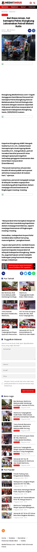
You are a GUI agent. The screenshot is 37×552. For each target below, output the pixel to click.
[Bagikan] (33, 30)
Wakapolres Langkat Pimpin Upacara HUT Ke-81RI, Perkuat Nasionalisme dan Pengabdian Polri (24, 483)
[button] (30, 3)
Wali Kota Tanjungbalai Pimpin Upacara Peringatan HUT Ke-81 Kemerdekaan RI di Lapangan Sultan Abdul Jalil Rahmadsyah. (24, 507)
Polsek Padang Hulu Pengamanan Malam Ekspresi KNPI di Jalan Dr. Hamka (23, 475)
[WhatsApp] (33, 273)
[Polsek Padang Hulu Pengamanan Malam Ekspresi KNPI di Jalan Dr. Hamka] (7, 476)
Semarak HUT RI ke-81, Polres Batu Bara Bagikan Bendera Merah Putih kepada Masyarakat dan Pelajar (24, 514)
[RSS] (3, 530)
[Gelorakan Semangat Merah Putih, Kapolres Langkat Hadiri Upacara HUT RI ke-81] (7, 492)
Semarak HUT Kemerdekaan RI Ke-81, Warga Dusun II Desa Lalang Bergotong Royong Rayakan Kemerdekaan (24, 499)
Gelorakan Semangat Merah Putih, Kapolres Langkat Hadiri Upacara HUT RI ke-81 (24, 491)
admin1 (4, 30)
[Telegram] (29, 273)
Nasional (4, 15)
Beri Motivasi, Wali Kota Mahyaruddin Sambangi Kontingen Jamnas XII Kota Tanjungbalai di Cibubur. (9, 295)
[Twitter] (25, 273)
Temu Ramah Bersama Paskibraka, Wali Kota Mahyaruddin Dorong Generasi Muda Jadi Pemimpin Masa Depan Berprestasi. (10, 314)
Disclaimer (21, 538)
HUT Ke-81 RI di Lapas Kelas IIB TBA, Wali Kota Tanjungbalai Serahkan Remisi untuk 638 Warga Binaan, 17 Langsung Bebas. (27, 314)
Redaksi (12, 538)
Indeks (23, 541)
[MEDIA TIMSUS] (12, 3)
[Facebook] (21, 273)
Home (4, 538)
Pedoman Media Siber (10, 541)
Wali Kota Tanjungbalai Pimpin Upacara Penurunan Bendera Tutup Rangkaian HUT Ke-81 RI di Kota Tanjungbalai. (10, 332)
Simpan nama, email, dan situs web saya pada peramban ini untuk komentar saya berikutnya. (19, 383)
